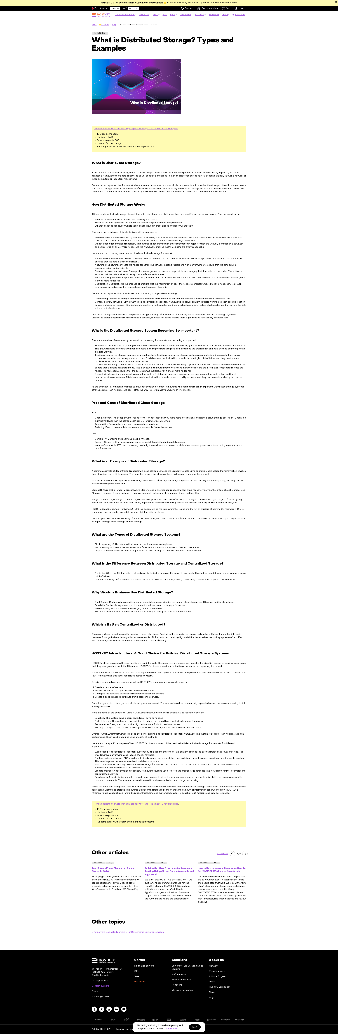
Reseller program (218, 971)
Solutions (179, 960)
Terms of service (125, 1029)
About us (105, 25)
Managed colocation (182, 990)
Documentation (210, 8)
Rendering (177, 985)
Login (241, 8)
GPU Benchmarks (135, 932)
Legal (212, 982)
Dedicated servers (115, 932)
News (212, 992)
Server (139, 960)
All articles (222, 854)
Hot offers (139, 982)
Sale (136, 977)
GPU (136, 971)
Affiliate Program (217, 977)
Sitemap (96, 991)
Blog (114, 25)
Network (213, 966)
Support (189, 8)
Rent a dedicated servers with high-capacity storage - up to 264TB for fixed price (136, 129)
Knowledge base (100, 997)
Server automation (154, 932)
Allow (194, 1027)
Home (94, 25)
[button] (232, 853)
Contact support (100, 986)
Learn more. (171, 1029)
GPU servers (98, 932)
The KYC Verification (219, 987)
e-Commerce (179, 974)
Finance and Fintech (182, 980)
